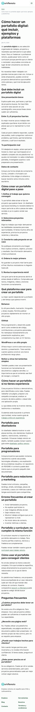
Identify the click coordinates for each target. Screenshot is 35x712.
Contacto (4, 706)
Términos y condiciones (22, 707)
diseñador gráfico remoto (19, 443)
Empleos (4, 698)
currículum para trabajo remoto (13, 550)
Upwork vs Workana (19, 588)
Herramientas (23, 698)
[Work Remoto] (8, 3)
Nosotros (21, 702)
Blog (3, 702)
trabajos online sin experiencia (12, 418)
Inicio (2, 9)
